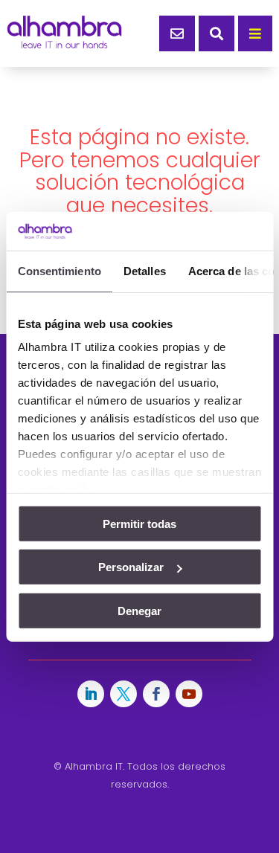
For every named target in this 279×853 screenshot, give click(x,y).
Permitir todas (139, 524)
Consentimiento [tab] (58, 271)
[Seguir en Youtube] (189, 693)
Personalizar (131, 567)
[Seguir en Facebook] (156, 693)
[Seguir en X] (123, 693)
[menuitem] (177, 33)
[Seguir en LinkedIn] (90, 693)
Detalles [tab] (144, 271)
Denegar (139, 611)
